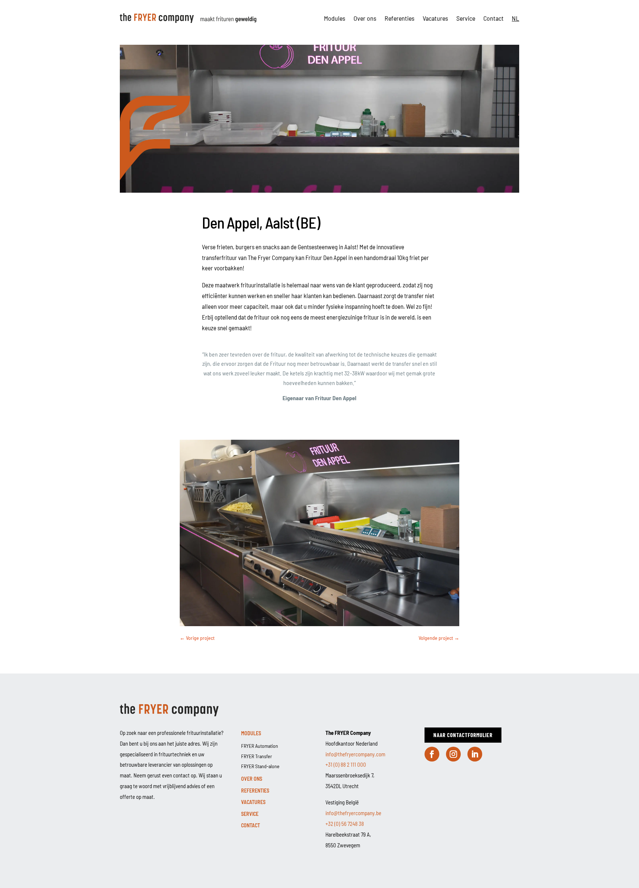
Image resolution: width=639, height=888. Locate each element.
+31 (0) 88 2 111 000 (345, 764)
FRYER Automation (259, 746)
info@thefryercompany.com (355, 754)
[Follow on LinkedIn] (474, 754)
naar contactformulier (463, 735)
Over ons (365, 18)
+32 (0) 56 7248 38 (344, 823)
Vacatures (435, 18)
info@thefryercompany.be (353, 813)
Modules (334, 18)
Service (465, 18)
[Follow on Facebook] (432, 754)
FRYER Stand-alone (260, 766)
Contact (493, 18)
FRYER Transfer (256, 756)
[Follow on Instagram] (453, 754)
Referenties (400, 18)
